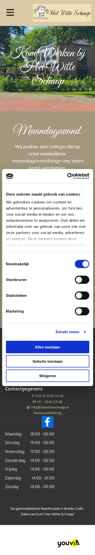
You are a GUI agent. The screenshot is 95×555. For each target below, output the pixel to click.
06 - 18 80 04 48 (49, 402)
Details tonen (67, 332)
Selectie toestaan (47, 361)
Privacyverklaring (47, 413)
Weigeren (47, 375)
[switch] (82, 279)
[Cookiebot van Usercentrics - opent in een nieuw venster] (67, 176)
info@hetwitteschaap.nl (50, 407)
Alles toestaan (47, 347)
